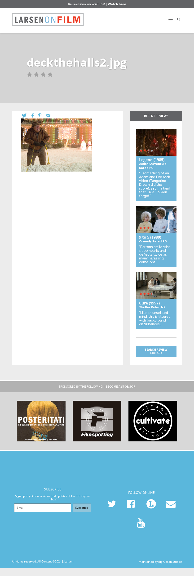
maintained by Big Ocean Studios (160, 561)
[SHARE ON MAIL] (50, 115)
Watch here (117, 4)
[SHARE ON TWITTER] (26, 115)
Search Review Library (156, 351)
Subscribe (81, 508)
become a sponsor (120, 387)
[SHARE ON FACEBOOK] (34, 115)
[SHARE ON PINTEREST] (42, 115)
